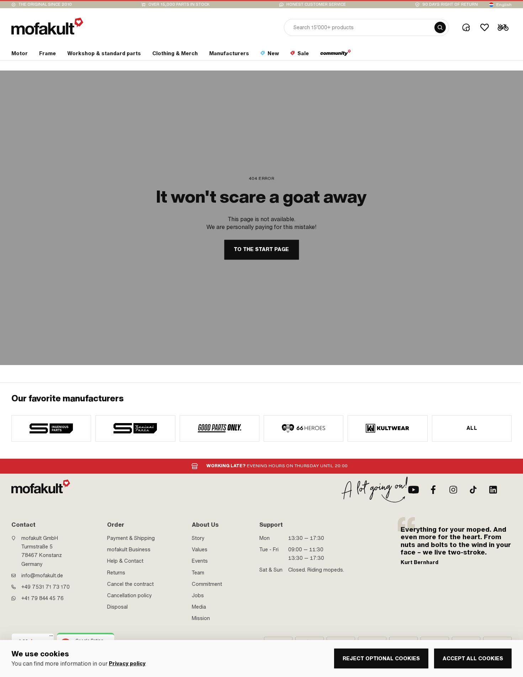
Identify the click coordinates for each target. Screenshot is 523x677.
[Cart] (503, 27)
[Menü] (51, 637)
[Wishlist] (484, 27)
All (471, 428)
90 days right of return (450, 4)
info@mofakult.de (42, 575)
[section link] (336, 55)
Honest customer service (316, 4)
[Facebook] (433, 490)
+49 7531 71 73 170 (45, 586)
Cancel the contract (130, 584)
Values (199, 549)
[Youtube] (413, 490)
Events (200, 560)
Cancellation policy (129, 595)
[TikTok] (473, 490)
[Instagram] (453, 490)
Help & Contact (125, 560)
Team (198, 572)
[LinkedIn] (493, 490)
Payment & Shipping (131, 538)
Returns (116, 572)
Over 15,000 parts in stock (179, 4)
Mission (201, 618)
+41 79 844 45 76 (42, 598)
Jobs (198, 595)
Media (199, 606)
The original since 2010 (45, 4)
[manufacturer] (51, 428)
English (504, 4)
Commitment (207, 584)
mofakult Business (128, 549)
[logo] (47, 26)
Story (198, 538)
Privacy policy (127, 664)
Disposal (117, 606)
